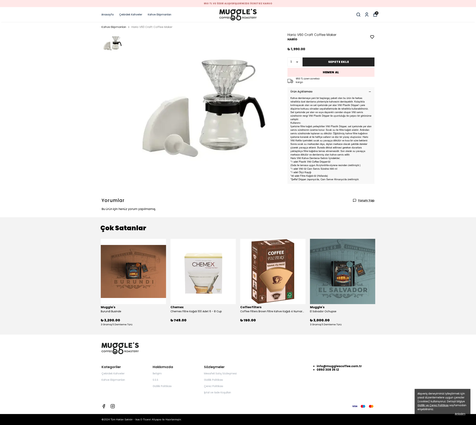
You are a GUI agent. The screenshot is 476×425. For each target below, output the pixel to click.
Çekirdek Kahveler (130, 14)
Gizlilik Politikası (162, 386)
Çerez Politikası (213, 386)
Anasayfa (107, 14)
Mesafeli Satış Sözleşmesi (220, 373)
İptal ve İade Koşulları (217, 392)
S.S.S (155, 380)
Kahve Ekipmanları (159, 14)
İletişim (157, 373)
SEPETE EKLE (338, 62)
